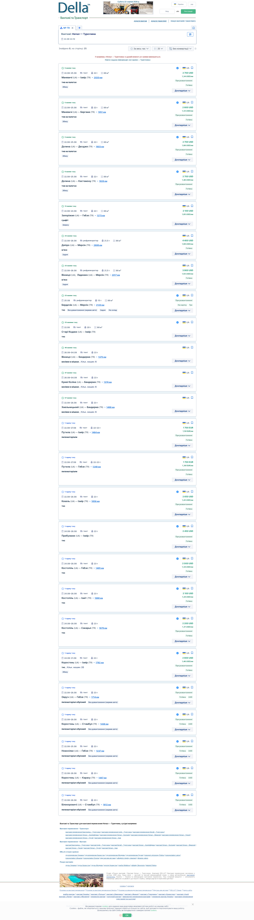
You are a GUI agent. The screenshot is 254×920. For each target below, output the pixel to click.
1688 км (99, 598)
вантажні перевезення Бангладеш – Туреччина (83, 832)
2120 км (100, 305)
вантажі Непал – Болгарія (165, 845)
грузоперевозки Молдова (115, 855)
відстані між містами (108, 858)
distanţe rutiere (143, 858)
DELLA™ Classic (176, 890)
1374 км (108, 382)
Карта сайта (187, 890)
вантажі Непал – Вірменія (185, 845)
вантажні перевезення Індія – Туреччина (117, 832)
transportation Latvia (172, 855)
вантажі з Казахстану (167, 894)
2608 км (98, 245)
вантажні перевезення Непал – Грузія (79, 838)
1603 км (100, 146)
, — (85, 275)
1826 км (103, 181)
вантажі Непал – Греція (74, 848)
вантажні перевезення (184, 897)
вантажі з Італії (183, 894)
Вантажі (83, 842)
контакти (130, 886)
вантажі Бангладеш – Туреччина (78, 845)
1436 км (104, 724)
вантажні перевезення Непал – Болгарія (115, 835)
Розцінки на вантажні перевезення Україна (101, 890)
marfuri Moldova (124, 865)
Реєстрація (188, 11)
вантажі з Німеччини (115, 894)
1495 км (100, 568)
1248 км (97, 466)
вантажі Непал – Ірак (110, 848)
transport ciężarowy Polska (154, 855)
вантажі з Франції (132, 894)
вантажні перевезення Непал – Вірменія (146, 835)
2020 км (98, 77)
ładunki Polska (151, 865)
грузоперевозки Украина (75, 855)
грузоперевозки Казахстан (95, 855)
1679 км (103, 628)
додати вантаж (140, 21)
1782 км (100, 662)
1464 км (96, 432)
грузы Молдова (97, 865)
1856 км (95, 501)
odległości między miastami (126, 858)
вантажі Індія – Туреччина (100, 845)
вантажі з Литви (65, 897)
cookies (105, 906)
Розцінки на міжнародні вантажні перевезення (135, 890)
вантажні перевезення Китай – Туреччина (148, 832)
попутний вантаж (114, 897)
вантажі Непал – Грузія (92, 848)
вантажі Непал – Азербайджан (144, 845)
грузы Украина (71, 865)
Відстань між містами (160, 890)
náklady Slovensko (138, 865)
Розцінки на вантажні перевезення (72, 890)
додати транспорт (159, 21)
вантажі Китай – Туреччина (121, 845)
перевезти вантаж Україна (162, 897)
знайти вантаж (69, 894)
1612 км (107, 804)
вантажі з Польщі (98, 894)
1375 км (102, 357)
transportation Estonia (91, 858)
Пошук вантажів (66, 862)
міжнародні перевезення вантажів (136, 897)
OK (127, 915)
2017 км (116, 275)
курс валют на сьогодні (126, 899)
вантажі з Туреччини (148, 894)
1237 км (100, 751)
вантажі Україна (82, 894)
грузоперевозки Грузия (134, 855)
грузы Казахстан (84, 865)
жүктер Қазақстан (110, 865)
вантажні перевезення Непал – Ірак (108, 838)
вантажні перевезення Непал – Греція (176, 835)
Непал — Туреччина (78, 33)
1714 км (95, 697)
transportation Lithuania (74, 858)
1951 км (102, 112)
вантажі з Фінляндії (81, 897)
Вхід (167, 11)
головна (123, 886)
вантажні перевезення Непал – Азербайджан (82, 835)
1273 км (101, 215)
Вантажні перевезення (69, 828)
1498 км (110, 407)
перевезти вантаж (98, 897)
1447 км (102, 777)
